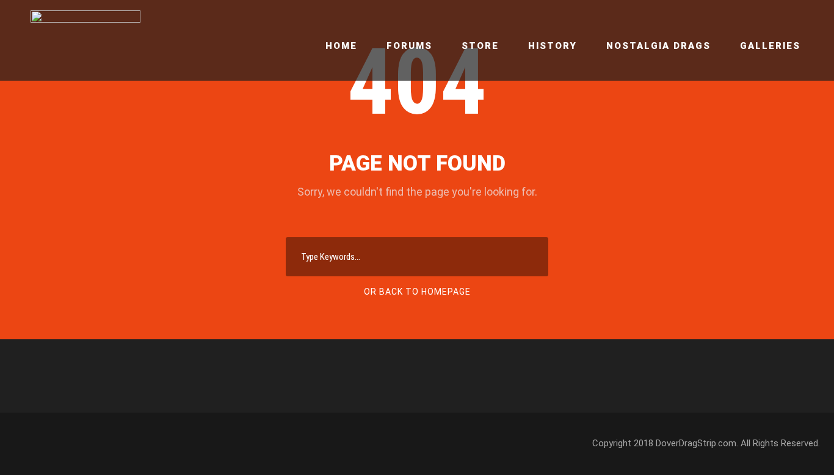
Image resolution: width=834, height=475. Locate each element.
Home (341, 45)
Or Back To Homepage (417, 291)
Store (480, 45)
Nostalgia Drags (658, 45)
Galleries (770, 45)
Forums (409, 45)
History (552, 45)
